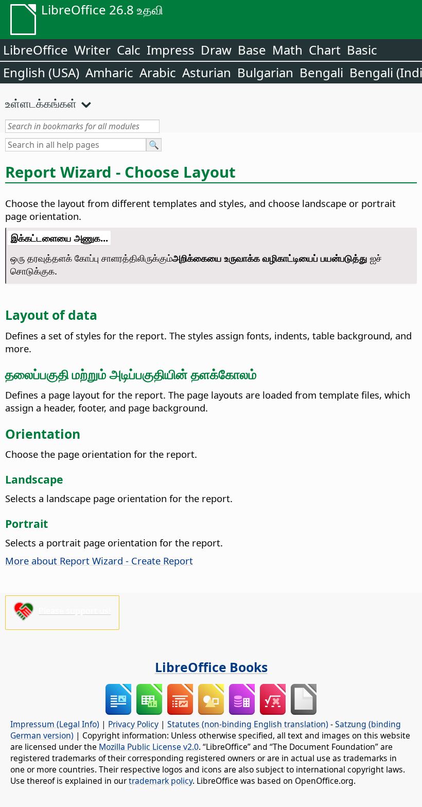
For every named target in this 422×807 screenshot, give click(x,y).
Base (252, 49)
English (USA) (41, 72)
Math (287, 49)
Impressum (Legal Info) (54, 724)
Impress (171, 49)
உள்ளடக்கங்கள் (41, 103)
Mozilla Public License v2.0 (149, 746)
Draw (216, 49)
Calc (128, 49)
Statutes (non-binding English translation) (247, 724)
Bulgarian (265, 72)
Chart (325, 49)
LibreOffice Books (211, 667)
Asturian (206, 72)
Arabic (157, 72)
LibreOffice (35, 49)
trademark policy (160, 780)
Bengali (321, 72)
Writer (92, 49)
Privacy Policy (133, 724)
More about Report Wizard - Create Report (99, 560)
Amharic (109, 72)
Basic (362, 49)
